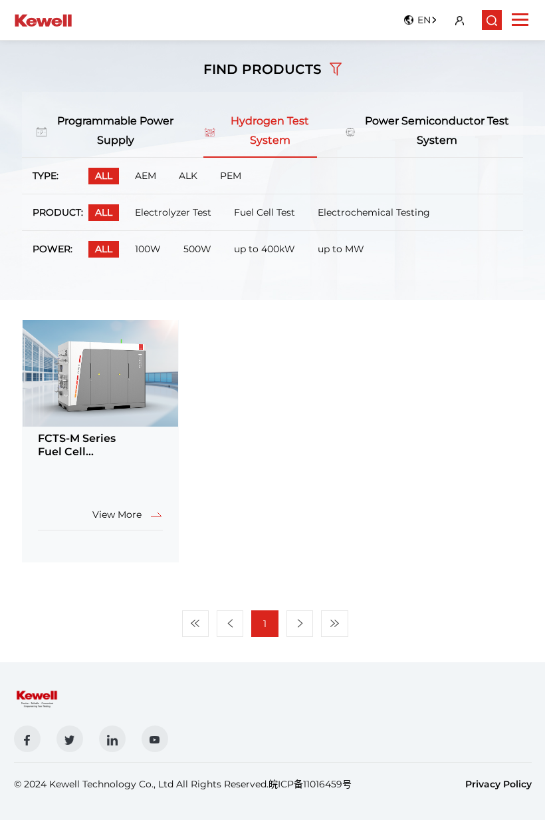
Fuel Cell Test (264, 212)
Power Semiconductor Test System (437, 130)
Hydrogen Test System (270, 130)
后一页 (335, 623)
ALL (103, 176)
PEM (230, 176)
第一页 (195, 623)
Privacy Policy (498, 784)
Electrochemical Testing (374, 212)
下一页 (300, 623)
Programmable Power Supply (115, 130)
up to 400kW (264, 249)
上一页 (230, 623)
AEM (145, 176)
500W (197, 249)
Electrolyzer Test (173, 212)
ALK (188, 176)
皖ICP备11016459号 (310, 784)
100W (148, 249)
